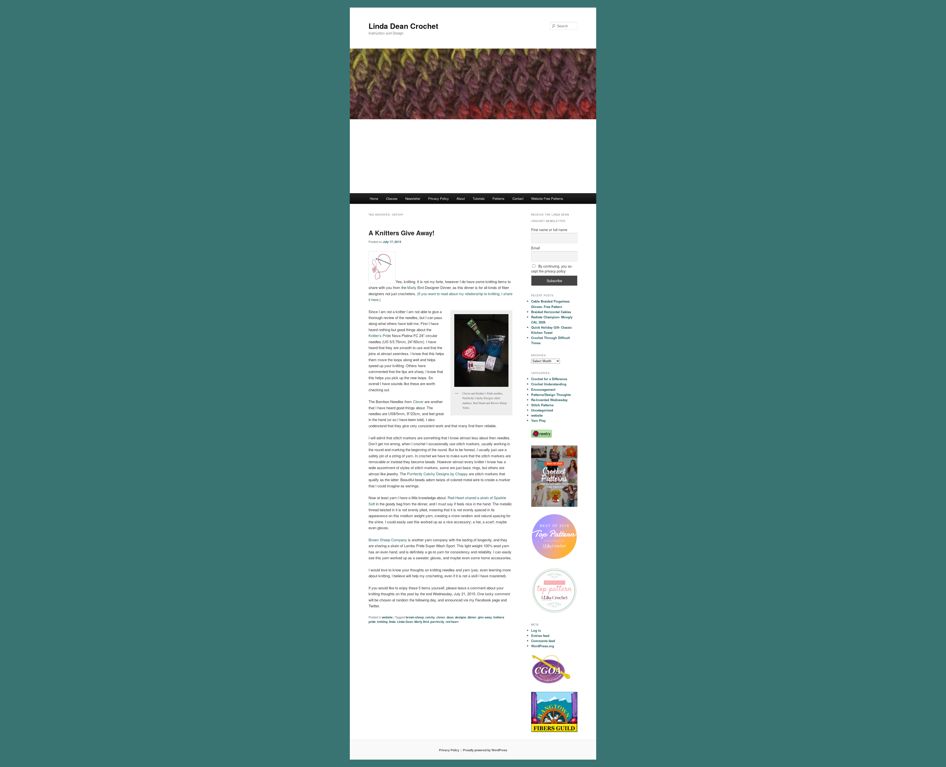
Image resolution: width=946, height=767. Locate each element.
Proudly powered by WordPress (485, 750)
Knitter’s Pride (380, 335)
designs (460, 617)
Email (535, 247)
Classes (392, 198)
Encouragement (543, 389)
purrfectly (437, 621)
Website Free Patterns (547, 198)
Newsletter (412, 198)
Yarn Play (538, 420)
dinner (472, 617)
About (460, 198)
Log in (536, 630)
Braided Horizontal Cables (551, 311)
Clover (418, 401)
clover (440, 617)
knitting (382, 621)
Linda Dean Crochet (403, 25)
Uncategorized (542, 410)
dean (450, 617)
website (387, 617)
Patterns (498, 198)
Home (374, 198)
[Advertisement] (473, 156)
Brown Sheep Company (388, 539)
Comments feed (543, 640)
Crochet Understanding (548, 384)
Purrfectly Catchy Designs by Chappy (437, 473)
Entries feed (540, 635)
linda (392, 621)
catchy (430, 617)
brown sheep (415, 617)
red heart (452, 621)
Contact (518, 198)
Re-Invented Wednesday (549, 399)
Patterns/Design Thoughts (551, 394)
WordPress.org (542, 646)
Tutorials (479, 198)
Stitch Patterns (542, 405)
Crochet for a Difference (549, 378)
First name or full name (549, 229)
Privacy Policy (438, 198)
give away (485, 617)
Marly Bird (415, 287)
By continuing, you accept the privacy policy (552, 268)
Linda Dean (405, 621)
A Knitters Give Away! (402, 232)
